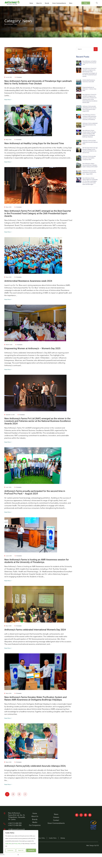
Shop (85, 3)
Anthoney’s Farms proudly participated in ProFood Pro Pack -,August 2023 (89, 172)
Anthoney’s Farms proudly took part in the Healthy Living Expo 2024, (89, 158)
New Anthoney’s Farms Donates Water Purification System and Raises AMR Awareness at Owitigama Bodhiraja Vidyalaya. (35, 698)
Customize (10, 850)
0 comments (19, 77)
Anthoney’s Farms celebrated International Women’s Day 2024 (35, 629)
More (70, 3)
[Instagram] (81, 815)
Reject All (20, 850)
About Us (39, 3)
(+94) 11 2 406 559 (15, 823)
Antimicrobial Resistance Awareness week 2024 (28, 281)
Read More (7, 99)
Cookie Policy (8, 843)
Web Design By (91, 845)
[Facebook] (77, 815)
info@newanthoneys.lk (16, 829)
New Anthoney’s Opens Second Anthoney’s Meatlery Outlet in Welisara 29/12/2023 (89, 165)
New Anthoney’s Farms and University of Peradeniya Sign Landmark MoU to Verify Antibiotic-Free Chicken (38, 82)
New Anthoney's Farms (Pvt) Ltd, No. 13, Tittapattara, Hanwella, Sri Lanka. (16, 816)
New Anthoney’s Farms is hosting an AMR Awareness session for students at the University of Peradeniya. (36, 561)
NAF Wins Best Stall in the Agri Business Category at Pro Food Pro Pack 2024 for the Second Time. (90, 150)
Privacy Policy (17, 843)
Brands (47, 3)
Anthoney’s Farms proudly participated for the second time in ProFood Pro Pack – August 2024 (34, 492)
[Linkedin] (85, 815)
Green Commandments (59, 3)
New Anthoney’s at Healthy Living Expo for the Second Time (34, 143)
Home (31, 3)
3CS (97, 845)
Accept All (31, 850)
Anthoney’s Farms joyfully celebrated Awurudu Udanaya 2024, (35, 766)
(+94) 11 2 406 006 (15, 825)
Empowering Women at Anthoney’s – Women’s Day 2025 (32, 348)
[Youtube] (90, 815)
